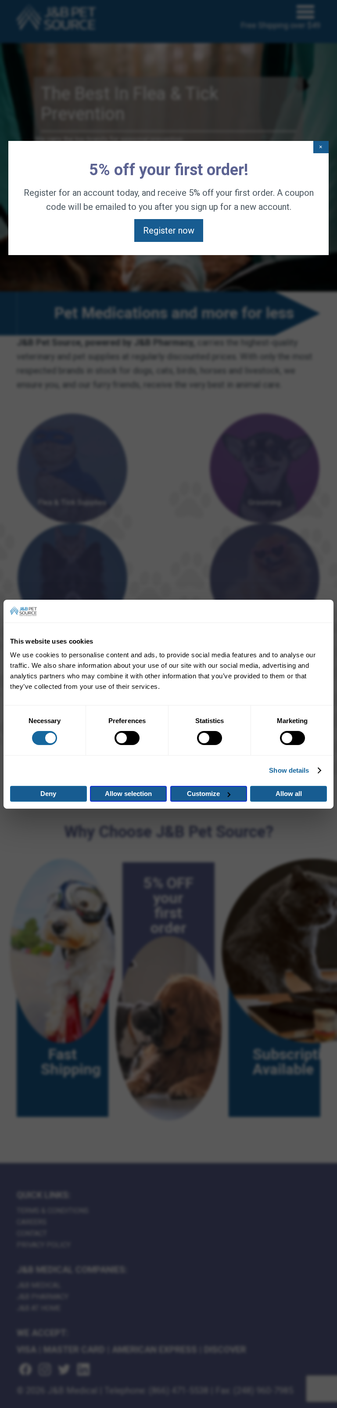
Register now (168, 230)
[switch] (127, 738)
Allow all (289, 793)
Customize (203, 793)
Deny (48, 793)
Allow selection (128, 793)
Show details (289, 770)
